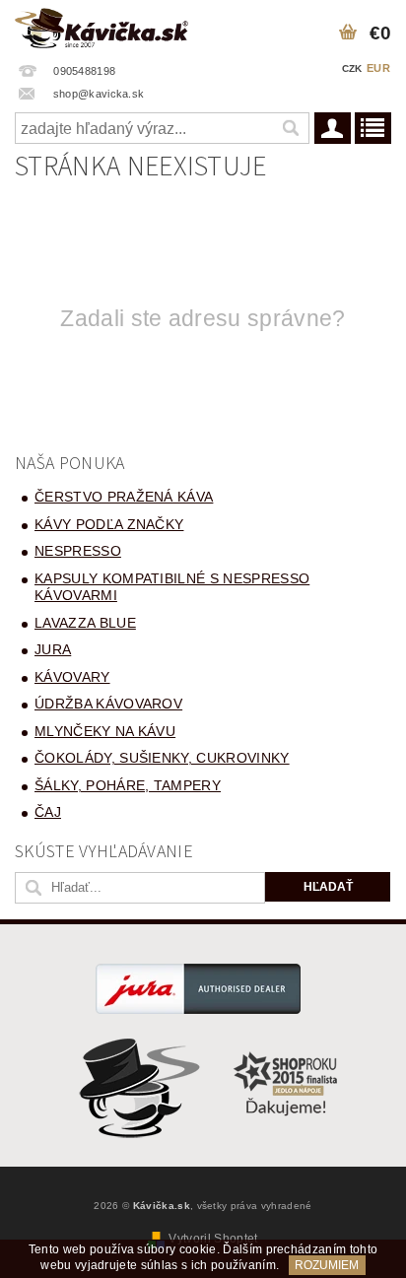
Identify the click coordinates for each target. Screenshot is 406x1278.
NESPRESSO (77, 551)
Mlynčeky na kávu (104, 731)
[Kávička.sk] (101, 25)
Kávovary (72, 677)
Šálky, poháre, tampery (127, 785)
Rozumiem (327, 1265)
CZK (352, 68)
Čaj (47, 812)
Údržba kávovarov (108, 703)
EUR (378, 68)
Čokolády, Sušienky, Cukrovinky (162, 758)
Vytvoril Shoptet (213, 1238)
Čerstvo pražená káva (123, 496)
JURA (52, 649)
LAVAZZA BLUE (85, 623)
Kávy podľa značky (108, 524)
